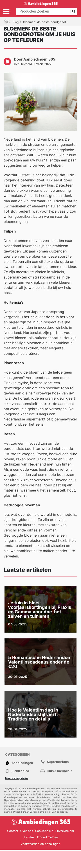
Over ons (26, 831)
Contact (12, 831)
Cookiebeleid (44, 831)
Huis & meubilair (59, 771)
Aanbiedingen (22, 763)
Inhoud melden (47, 837)
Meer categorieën (16, 778)
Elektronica (20, 771)
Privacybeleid (64, 831)
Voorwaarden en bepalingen (40, 844)
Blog (16, 22)
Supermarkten (58, 762)
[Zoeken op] (73, 11)
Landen (29, 837)
